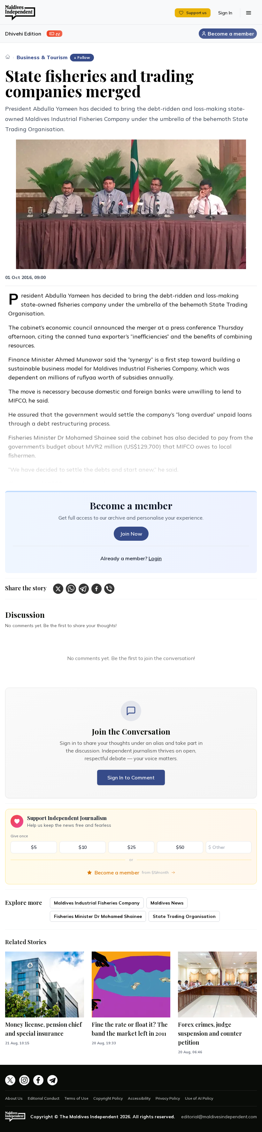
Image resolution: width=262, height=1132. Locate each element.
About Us (14, 1098)
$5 (33, 847)
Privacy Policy (168, 1098)
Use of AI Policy (199, 1098)
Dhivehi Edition (23, 33)
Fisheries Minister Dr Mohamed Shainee (98, 916)
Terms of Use (76, 1098)
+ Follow (82, 57)
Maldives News (166, 903)
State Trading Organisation (184, 916)
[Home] (7, 56)
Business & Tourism (42, 57)
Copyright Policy (108, 1098)
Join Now (131, 533)
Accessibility (139, 1098)
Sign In (225, 13)
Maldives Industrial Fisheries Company (97, 903)
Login (155, 558)
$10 (83, 847)
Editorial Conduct (43, 1098)
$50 (180, 847)
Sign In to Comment (131, 777)
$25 (131, 847)
